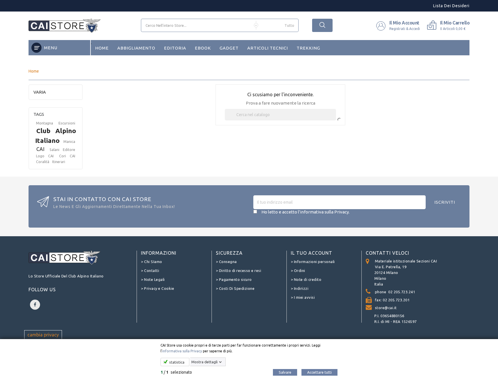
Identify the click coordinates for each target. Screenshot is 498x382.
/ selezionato (176, 372)
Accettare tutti (319, 372)
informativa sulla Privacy (182, 351)
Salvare (285, 372)
